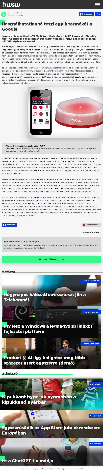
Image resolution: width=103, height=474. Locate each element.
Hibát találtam (93, 225)
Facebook (88, 14)
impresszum (25, 469)
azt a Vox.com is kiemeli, (28, 161)
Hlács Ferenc (17, 13)
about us (81, 469)
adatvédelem (72, 469)
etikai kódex (45, 469)
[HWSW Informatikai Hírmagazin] (11, 4)
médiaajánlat (35, 469)
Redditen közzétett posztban (54, 200)
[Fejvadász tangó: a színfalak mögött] (51, 245)
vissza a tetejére (91, 232)
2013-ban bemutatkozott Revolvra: (52, 68)
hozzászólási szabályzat (58, 469)
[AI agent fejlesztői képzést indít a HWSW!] (51, 151)
